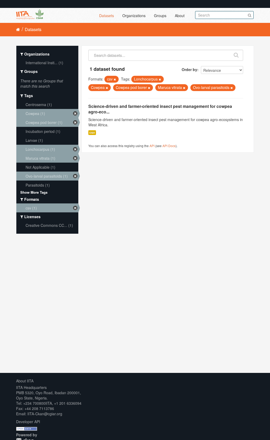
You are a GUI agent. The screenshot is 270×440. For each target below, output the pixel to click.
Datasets (106, 15)
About (180, 15)
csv (92, 132)
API (152, 145)
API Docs (169, 145)
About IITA (24, 380)
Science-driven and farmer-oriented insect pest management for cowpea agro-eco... (160, 109)
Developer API (28, 421)
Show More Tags (33, 192)
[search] (236, 54)
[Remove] (115, 79)
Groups (160, 15)
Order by (189, 69)
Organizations (134, 15)
